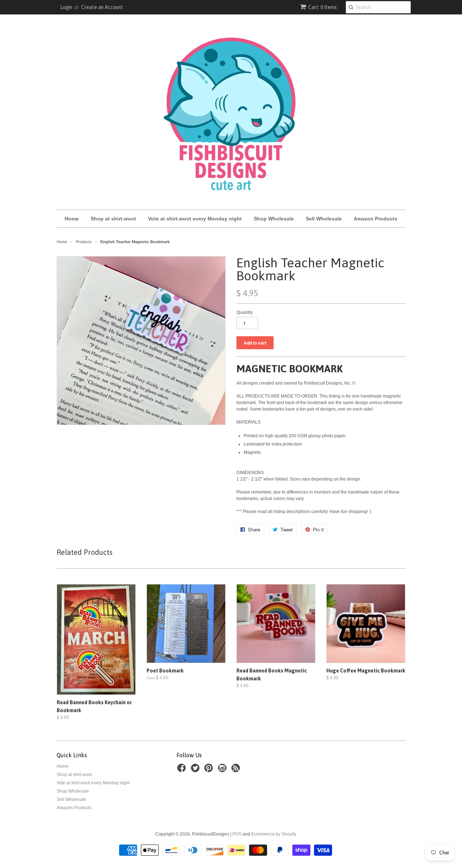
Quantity (244, 312)
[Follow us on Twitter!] (196, 770)
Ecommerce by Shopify (273, 834)
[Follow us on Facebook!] (182, 770)
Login (66, 7)
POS (236, 834)
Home (72, 219)
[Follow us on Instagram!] (223, 770)
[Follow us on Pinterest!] (209, 770)
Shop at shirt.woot (113, 219)
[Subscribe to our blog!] (236, 770)
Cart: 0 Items (322, 7)
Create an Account (102, 7)
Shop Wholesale (274, 219)
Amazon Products (375, 219)
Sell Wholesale (324, 219)
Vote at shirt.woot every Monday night (195, 219)
